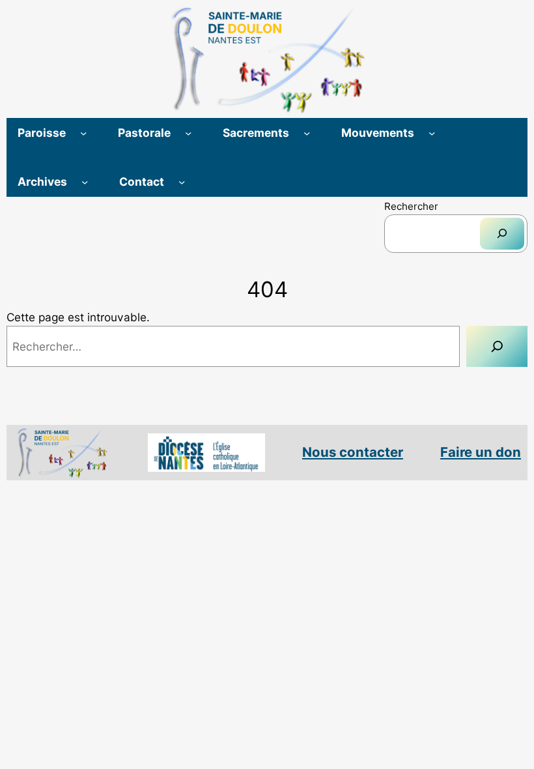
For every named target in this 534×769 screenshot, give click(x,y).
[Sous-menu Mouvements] (432, 133)
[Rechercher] (502, 233)
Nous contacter (352, 452)
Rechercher (411, 206)
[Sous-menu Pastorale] (188, 133)
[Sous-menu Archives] (84, 182)
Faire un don (480, 452)
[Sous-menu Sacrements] (306, 133)
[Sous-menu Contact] (181, 182)
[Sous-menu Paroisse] (83, 133)
